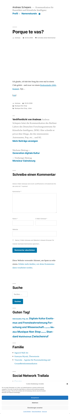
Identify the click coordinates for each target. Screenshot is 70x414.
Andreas (17, 38)
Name (15, 219)
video (30, 108)
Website (15, 229)
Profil (15, 13)
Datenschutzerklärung (36, 411)
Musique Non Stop (21, 106)
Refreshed (43, 332)
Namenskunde (29, 13)
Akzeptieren (35, 398)
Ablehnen (35, 403)
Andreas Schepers (22, 7)
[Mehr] (39, 14)
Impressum (44, 411)
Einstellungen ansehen (35, 408)
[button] (67, 384)
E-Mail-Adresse (41, 219)
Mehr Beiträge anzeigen (25, 141)
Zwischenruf (40, 336)
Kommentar (16, 191)
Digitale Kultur (37, 318)
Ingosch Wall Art (21, 353)
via (14, 95)
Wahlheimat (25, 336)
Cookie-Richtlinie (27, 411)
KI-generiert (47, 327)
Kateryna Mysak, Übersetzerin (26, 356)
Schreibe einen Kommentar (46, 38)
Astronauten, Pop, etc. (20, 319)
